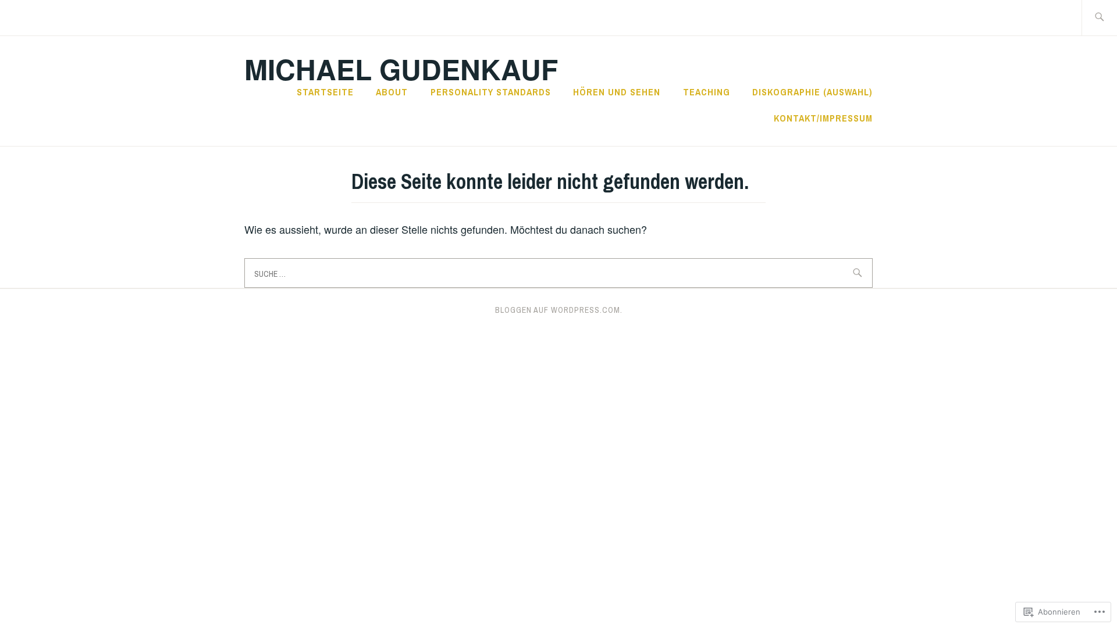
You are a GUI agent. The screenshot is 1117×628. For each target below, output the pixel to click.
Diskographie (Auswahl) (812, 91)
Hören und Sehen (616, 91)
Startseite (325, 91)
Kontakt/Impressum (823, 118)
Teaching (706, 91)
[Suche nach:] (1099, 17)
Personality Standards (491, 91)
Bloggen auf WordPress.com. (558, 310)
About (392, 91)
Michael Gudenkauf (401, 69)
